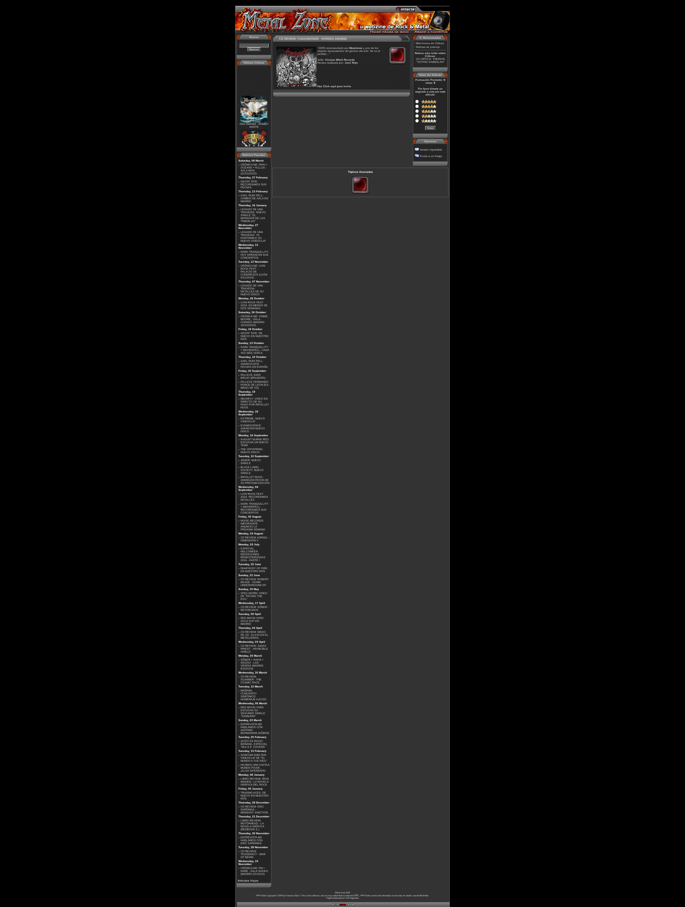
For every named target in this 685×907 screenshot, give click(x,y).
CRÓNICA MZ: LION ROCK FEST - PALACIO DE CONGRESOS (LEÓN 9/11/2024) (254, 271)
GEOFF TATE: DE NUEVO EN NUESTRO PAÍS (255, 336)
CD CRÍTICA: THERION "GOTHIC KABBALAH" (430, 60)
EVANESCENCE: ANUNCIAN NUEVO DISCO (253, 428)
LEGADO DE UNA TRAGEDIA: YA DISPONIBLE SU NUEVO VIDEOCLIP (253, 236)
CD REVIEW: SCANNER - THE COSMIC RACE (251, 679)
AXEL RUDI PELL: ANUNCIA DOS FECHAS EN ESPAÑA (254, 363)
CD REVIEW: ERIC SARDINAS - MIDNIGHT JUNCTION (254, 809)
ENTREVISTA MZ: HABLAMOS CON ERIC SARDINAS (251, 840)
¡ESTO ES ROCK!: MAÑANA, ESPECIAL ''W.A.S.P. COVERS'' (254, 744)
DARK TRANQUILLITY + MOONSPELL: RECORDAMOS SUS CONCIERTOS (254, 508)
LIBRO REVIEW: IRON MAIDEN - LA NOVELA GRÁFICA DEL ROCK (255, 781)
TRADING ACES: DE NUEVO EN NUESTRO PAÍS (255, 795)
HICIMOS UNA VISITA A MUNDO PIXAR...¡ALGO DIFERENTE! (255, 767)
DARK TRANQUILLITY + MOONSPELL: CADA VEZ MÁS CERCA (255, 350)
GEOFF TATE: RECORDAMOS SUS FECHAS (254, 184)
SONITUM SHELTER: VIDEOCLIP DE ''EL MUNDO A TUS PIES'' (254, 757)
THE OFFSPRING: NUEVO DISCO (252, 451)
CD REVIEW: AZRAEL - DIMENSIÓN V (255, 539)
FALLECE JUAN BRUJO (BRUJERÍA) (253, 376)
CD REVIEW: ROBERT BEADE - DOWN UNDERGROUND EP (255, 582)
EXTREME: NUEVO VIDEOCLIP (253, 420)
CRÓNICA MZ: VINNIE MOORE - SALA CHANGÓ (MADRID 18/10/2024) (254, 321)
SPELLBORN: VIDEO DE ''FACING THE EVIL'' (254, 596)
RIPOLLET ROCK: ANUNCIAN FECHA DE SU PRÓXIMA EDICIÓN (255, 480)
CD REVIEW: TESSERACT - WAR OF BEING (253, 854)
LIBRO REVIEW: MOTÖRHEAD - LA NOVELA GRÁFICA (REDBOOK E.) (252, 825)
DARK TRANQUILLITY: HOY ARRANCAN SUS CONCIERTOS (255, 254)
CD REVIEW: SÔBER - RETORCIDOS (255, 608)
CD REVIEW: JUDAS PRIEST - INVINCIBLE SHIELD (254, 648)
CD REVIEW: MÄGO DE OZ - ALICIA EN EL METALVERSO (254, 634)
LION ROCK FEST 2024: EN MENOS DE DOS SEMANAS (254, 305)
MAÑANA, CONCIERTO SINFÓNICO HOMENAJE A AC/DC (254, 695)
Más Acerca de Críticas (430, 43)
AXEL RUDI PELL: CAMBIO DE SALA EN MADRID (254, 198)
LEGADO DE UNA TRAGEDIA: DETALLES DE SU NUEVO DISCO (252, 290)
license (424, 895)
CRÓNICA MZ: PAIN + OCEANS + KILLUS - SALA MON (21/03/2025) (254, 169)
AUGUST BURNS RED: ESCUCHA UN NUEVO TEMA (255, 442)
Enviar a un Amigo (431, 156)
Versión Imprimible (431, 149)
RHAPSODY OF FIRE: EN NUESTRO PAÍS (254, 570)
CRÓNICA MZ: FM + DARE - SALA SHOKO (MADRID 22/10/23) (254, 871)
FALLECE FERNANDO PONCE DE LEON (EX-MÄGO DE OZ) (255, 384)
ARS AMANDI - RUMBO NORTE (253, 119)
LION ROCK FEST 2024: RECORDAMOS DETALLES (254, 496)
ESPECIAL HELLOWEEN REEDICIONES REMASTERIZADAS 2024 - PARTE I (253, 554)
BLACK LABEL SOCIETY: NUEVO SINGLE (252, 470)
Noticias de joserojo (428, 46)
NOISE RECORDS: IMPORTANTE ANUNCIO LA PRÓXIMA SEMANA (253, 525)
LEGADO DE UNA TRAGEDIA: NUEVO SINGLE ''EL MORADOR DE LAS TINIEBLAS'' (253, 215)
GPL (356, 895)
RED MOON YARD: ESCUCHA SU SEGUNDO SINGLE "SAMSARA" (253, 712)
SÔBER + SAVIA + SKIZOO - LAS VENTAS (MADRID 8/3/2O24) (252, 664)
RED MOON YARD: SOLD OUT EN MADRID (252, 621)
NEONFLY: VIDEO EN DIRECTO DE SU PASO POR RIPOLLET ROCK (255, 403)
